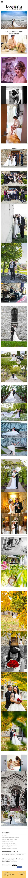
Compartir (20, 867)
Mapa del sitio (11, 874)
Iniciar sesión (21, 872)
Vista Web (22, 874)
